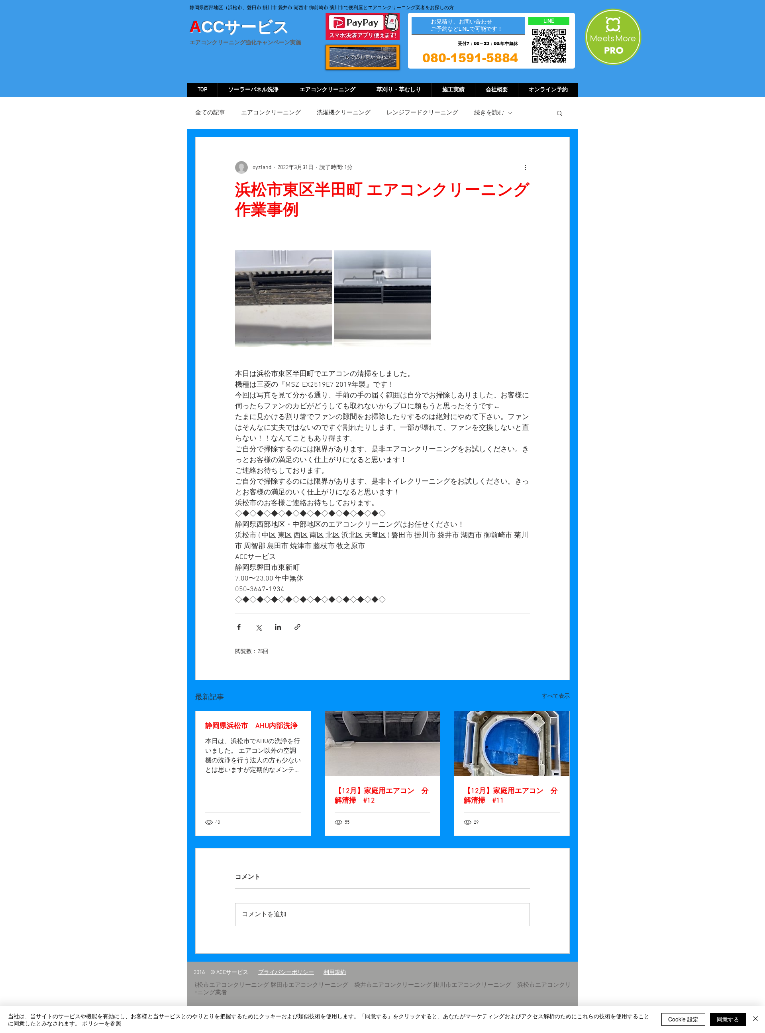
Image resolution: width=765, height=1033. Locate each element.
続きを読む (489, 112)
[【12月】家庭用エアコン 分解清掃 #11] (511, 743)
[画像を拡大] (283, 298)
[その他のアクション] (525, 167)
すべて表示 (556, 696)
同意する (728, 1019)
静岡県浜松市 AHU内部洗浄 (251, 726)
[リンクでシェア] (297, 627)
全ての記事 (210, 112)
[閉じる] (755, 1019)
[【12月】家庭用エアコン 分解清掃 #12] (382, 743)
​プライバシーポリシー (286, 972)
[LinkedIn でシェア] (278, 627)
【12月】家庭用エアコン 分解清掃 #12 (382, 796)
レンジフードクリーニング (422, 112)
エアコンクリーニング (271, 112)
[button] (559, 113)
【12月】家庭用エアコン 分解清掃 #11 (511, 796)
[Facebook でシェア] (239, 627)
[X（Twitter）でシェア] (258, 627)
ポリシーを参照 (101, 1023)
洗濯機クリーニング (344, 112)
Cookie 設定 (683, 1019)
